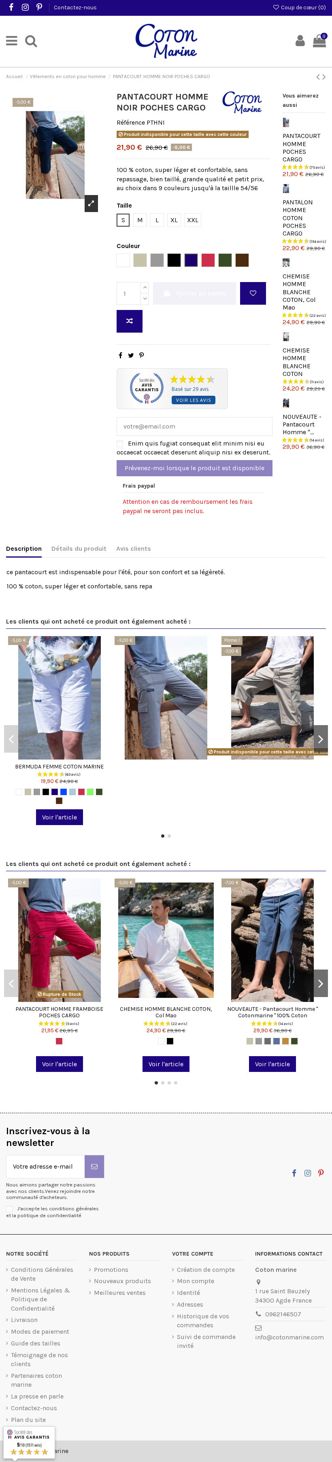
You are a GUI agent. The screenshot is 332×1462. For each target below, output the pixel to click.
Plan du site (28, 1420)
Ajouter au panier (201, 293)
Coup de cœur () (303, 7)
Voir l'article (59, 817)
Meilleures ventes (120, 1292)
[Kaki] (99, 792)
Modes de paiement (40, 1331)
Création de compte (206, 1269)
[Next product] (324, 77)
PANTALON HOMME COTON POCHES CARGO (298, 217)
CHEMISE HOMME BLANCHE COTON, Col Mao (299, 291)
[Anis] (90, 792)
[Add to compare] (130, 321)
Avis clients (133, 548)
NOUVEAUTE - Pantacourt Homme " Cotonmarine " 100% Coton (272, 1012)
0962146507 (283, 1314)
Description (24, 548)
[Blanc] (19, 792)
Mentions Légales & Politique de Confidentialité (40, 1299)
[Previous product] (319, 77)
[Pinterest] (141, 355)
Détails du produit (78, 548)
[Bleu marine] (54, 792)
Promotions (111, 1269)
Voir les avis (193, 400)
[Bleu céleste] (72, 792)
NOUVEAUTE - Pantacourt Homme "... (302, 424)
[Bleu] (276, 1041)
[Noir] (46, 792)
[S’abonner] (94, 1166)
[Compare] (59, 756)
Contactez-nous (75, 7)
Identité (188, 1292)
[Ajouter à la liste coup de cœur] (253, 293)
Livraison (24, 1320)
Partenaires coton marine (36, 1380)
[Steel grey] (267, 1041)
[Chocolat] (59, 801)
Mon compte (195, 1281)
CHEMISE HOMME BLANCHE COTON (297, 362)
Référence (131, 122)
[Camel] (285, 1041)
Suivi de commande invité (206, 1341)
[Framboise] (81, 792)
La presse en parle (37, 1396)
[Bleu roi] (63, 792)
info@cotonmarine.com (289, 1337)
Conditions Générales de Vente (42, 1274)
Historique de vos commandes (203, 1320)
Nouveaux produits (122, 1281)
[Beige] (28, 792)
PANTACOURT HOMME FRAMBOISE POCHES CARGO (59, 1012)
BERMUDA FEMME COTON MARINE (59, 766)
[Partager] (120, 355)
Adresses (190, 1304)
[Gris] (37, 792)
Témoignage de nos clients (39, 1359)
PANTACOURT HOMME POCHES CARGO (301, 147)
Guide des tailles (35, 1343)
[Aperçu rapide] (72, 756)
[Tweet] (131, 355)
